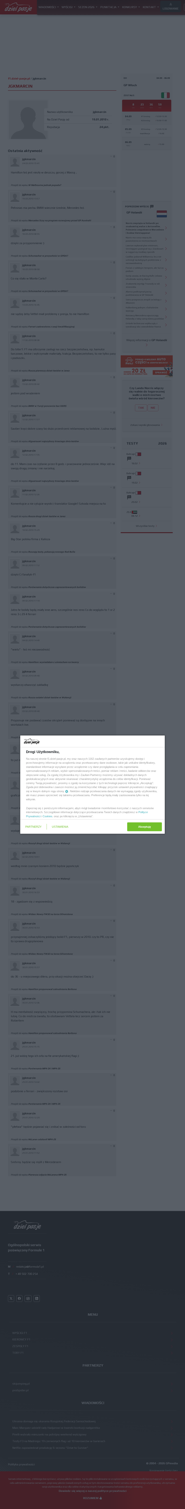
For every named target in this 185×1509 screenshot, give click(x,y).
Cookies (47, 816)
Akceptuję (144, 826)
